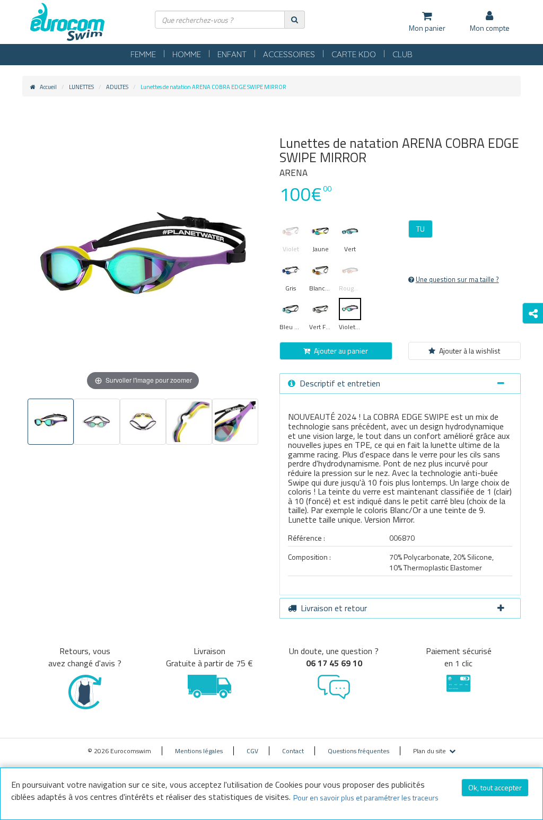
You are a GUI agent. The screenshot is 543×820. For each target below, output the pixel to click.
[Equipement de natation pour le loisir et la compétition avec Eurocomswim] (67, 22)
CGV (252, 750)
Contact (293, 750)
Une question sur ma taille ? (457, 279)
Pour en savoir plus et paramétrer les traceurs (366, 797)
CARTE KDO (353, 54)
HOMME (186, 54)
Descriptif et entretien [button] (340, 383)
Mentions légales (199, 750)
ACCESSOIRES (289, 54)
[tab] (400, 383)
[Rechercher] (294, 19)
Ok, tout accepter (495, 787)
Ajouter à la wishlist (469, 350)
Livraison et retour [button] (334, 608)
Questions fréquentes (358, 750)
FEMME (143, 54)
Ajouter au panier (341, 350)
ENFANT (232, 54)
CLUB (402, 54)
